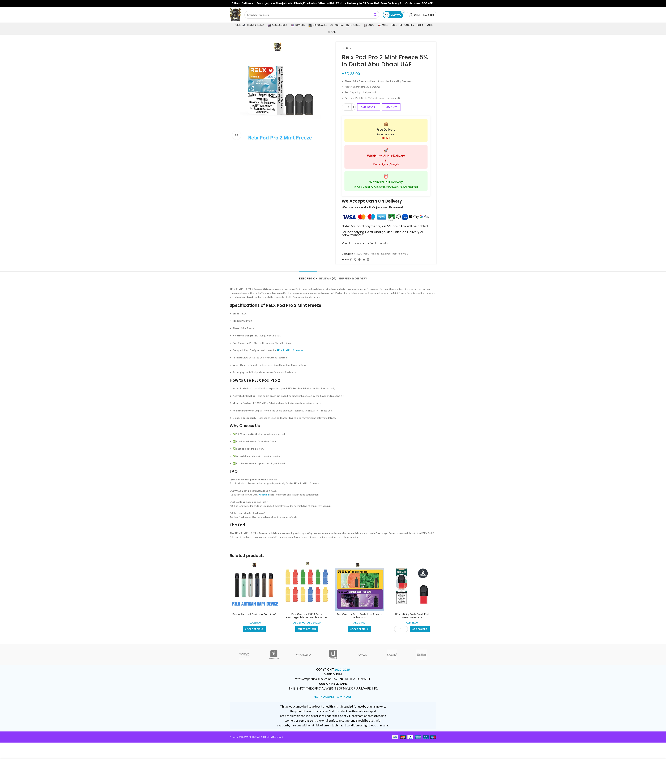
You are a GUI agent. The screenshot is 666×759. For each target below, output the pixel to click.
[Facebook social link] (351, 259)
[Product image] (254, 586)
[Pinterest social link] (359, 259)
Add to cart (369, 107)
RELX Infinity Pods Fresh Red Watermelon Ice (412, 615)
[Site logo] (235, 14)
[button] (420, 629)
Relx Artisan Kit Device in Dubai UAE (254, 614)
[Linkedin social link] (364, 259)
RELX (359, 253)
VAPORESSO (303, 654)
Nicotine (264, 494)
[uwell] (333, 654)
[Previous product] (343, 48)
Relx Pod (374, 253)
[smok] (392, 654)
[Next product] (350, 48)
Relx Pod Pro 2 (400, 253)
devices (290, 350)
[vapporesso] (274, 654)
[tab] (308, 276)
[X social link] (355, 259)
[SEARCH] (375, 15)
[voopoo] (244, 654)
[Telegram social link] (368, 259)
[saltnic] (421, 654)
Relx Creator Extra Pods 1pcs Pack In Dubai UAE (359, 615)
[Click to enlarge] (236, 135)
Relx (365, 253)
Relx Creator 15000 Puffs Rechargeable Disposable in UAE (306, 615)
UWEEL (362, 654)
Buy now (391, 107)
